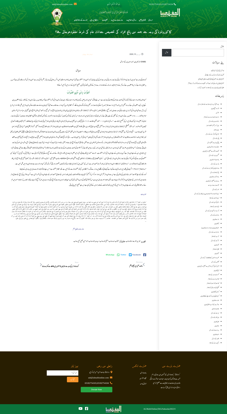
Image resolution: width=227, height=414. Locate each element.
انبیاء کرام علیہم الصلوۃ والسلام (212, 125)
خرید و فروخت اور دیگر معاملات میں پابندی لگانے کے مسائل (206, 193)
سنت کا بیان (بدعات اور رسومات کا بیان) (210, 228)
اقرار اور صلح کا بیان (215, 108)
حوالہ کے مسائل (215, 189)
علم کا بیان (217, 253)
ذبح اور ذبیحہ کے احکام (214, 206)
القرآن (217, 113)
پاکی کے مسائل (216, 138)
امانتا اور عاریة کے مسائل (214, 121)
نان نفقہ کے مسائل (215, 317)
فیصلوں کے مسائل (215, 262)
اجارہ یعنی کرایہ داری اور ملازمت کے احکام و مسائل (208, 104)
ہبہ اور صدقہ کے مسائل (214, 330)
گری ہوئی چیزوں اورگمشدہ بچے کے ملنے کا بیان (210, 296)
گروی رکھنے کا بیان (215, 292)
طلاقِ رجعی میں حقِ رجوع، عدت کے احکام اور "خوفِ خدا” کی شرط (211, 87)
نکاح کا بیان (216, 321)
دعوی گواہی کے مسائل (214, 202)
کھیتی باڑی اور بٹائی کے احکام (213, 287)
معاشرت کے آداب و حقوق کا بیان (211, 304)
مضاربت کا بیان (215, 300)
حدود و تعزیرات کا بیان (214, 176)
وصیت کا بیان (216, 334)
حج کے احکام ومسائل (214, 172)
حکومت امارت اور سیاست (213, 185)
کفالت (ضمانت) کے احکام (213, 283)
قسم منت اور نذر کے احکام (213, 274)
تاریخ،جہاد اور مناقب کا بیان (213, 147)
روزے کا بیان (216, 219)
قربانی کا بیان (216, 270)
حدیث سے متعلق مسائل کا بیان (212, 181)
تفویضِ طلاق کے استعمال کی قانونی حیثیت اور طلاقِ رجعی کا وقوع (211, 79)
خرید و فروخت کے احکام (214, 198)
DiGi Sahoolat (164, 409)
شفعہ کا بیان (216, 245)
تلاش (222, 47)
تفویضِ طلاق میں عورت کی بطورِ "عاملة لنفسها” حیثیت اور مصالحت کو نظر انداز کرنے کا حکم (206, 83)
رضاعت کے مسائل (214, 215)
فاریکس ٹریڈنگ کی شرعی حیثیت (217, 70)
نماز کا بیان (88, 54)
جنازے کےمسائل (215, 164)
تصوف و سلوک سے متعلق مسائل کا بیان (211, 151)
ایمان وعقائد (216, 130)
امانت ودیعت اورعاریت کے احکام (211, 117)
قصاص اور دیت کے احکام (213, 279)
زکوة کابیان (216, 223)
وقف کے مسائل (215, 338)
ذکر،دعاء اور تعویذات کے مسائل (212, 211)
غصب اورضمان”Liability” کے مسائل (209, 257)
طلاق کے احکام (216, 249)
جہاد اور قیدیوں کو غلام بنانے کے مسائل (210, 168)
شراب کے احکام (215, 236)
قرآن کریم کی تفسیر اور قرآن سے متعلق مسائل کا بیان (208, 266)
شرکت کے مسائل (215, 240)
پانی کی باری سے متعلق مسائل (213, 142)
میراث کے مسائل (215, 313)
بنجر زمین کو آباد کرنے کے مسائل (212, 134)
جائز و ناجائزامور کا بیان (214, 159)
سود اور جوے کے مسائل (214, 232)
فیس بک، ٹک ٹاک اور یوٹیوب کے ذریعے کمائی (214, 75)
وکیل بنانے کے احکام (214, 343)
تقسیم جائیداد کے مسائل (214, 155)
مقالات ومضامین (215, 309)
